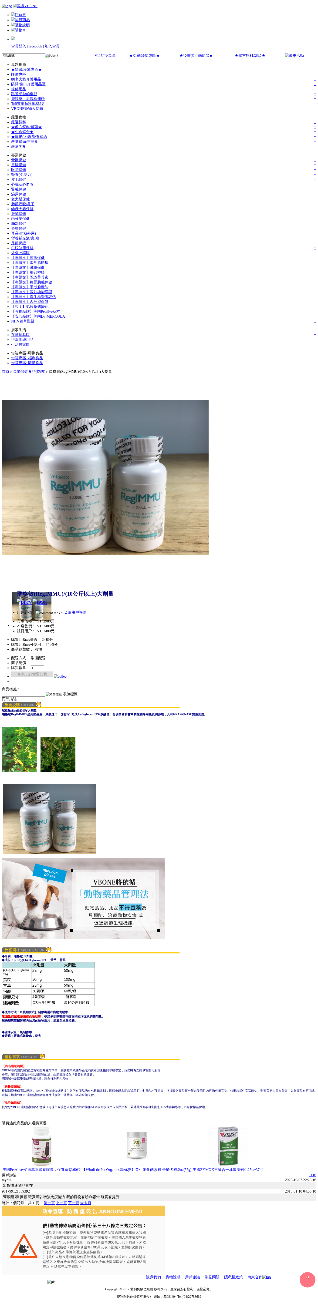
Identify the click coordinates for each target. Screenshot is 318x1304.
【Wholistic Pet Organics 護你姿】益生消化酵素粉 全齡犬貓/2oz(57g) (136, 1170)
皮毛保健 (18, 179)
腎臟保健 (18, 189)
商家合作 (254, 1277)
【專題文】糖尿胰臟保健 (31, 282)
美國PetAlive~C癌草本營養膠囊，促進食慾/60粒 (42, 1170)
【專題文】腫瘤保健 (28, 258)
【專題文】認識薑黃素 (29, 277)
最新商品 (22, 20)
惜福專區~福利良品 (27, 358)
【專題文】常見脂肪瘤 (29, 263)
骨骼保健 (18, 160)
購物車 (20, 30)
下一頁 (73, 1203)
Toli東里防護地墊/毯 (27, 104)
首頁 (5, 371)
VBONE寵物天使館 (27, 109)
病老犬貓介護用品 (26, 79)
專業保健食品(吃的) (29, 371)
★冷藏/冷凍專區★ (144, 55)
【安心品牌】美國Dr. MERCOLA (38, 316)
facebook (35, 46)
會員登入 (18, 46)
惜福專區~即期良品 (27, 363)
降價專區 (18, 74)
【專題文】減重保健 (28, 267)
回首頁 (20, 15)
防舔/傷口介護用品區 (28, 84)
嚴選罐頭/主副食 (24, 142)
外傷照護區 (20, 253)
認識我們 (153, 1277)
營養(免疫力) (21, 175)
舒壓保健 (18, 228)
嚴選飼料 (18, 122)
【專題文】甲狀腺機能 (29, 287)
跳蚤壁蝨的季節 (24, 94)
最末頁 (85, 1203)
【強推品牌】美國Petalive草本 (35, 311)
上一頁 (61, 1203)
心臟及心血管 (22, 184)
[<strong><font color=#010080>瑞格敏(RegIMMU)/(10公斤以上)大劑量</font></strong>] (105, 579)
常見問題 (212, 1277)
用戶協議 (192, 1277)
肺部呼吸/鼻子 (22, 204)
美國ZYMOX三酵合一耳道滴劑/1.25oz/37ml (228, 1170)
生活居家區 (20, 344)
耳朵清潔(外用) (23, 233)
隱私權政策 (233, 1277)
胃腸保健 (18, 165)
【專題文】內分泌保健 (29, 302)
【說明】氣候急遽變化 (29, 307)
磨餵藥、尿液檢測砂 (28, 99)
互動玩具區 (20, 335)
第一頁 (49, 1203)
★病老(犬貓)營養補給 (29, 137)
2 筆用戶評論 (75, 612)
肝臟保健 (18, 214)
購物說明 (22, 25)
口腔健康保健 (22, 248)
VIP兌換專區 (105, 55)
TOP (312, 1175)
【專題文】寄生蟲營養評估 (33, 297)
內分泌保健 (20, 219)
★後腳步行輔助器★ (196, 55)
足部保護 (18, 243)
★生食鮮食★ (22, 132)
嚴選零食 (18, 146)
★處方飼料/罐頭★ (250, 55)
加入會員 (52, 46)
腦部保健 (18, 223)
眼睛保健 (18, 170)
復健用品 (18, 89)
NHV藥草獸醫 (22, 321)
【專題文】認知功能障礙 (31, 292)
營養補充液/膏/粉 (25, 238)
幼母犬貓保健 (22, 209)
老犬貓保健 (20, 199)
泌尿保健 (18, 194)
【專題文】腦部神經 (28, 272)
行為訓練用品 (22, 340)
